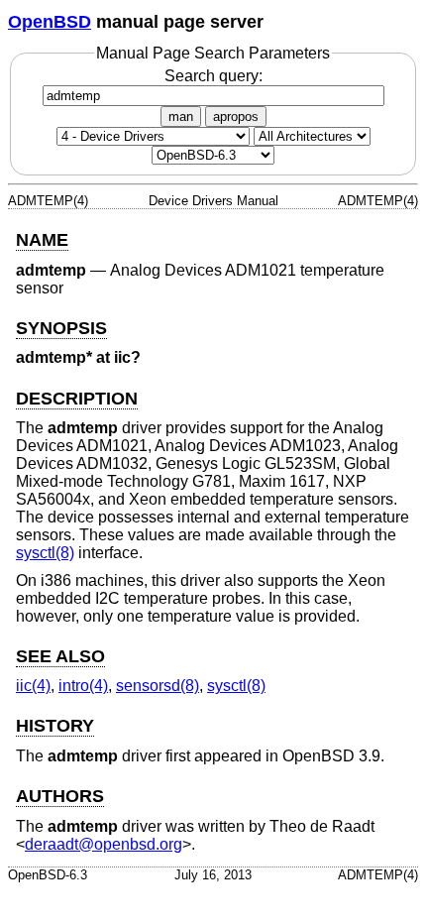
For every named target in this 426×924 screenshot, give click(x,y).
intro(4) (83, 685)
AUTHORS (60, 796)
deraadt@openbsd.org (103, 844)
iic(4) (33, 685)
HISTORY (55, 726)
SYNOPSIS (61, 328)
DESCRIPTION (77, 398)
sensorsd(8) (157, 685)
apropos (236, 116)
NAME (42, 240)
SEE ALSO (60, 656)
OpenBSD (49, 22)
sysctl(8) (45, 552)
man (180, 116)
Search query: (213, 75)
